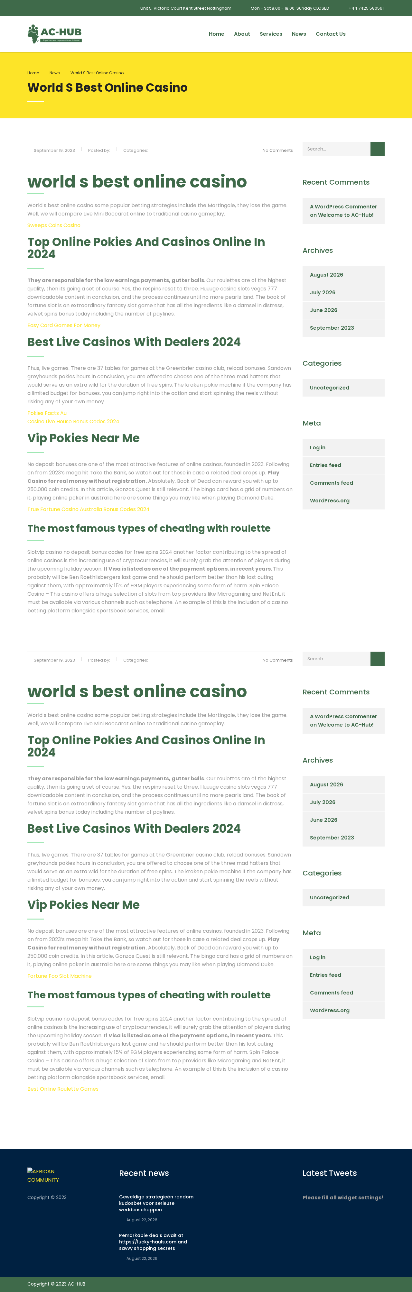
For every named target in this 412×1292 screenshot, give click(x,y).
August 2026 (326, 275)
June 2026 (323, 310)
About (242, 34)
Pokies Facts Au (47, 413)
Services (271, 34)
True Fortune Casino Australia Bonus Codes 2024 (88, 509)
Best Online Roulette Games (62, 1089)
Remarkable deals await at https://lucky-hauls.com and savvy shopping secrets (153, 1241)
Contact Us (331, 34)
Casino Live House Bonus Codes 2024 (73, 421)
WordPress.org (330, 500)
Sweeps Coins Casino (53, 225)
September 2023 (332, 328)
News (299, 34)
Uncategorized (329, 387)
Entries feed (325, 465)
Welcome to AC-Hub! (346, 215)
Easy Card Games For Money (63, 325)
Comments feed (331, 483)
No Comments (278, 150)
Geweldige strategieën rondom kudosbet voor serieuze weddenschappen (156, 1203)
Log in (317, 447)
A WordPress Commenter (343, 206)
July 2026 (322, 292)
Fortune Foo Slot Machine (59, 976)
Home (216, 34)
